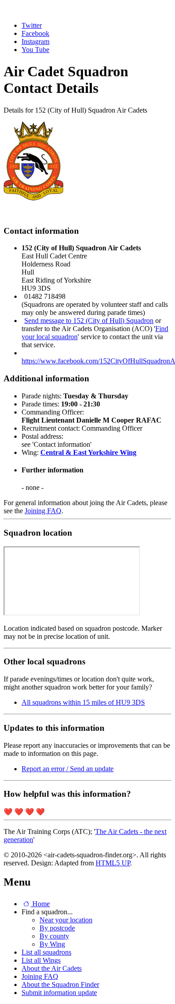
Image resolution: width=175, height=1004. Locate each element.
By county (54, 936)
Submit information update (59, 992)
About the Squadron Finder (60, 984)
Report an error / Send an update (68, 769)
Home (40, 904)
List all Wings (41, 960)
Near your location (65, 920)
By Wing (52, 944)
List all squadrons (46, 952)
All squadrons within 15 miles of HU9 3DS (83, 702)
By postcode (57, 928)
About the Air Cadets (52, 968)
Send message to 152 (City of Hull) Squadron (88, 320)
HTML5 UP (113, 863)
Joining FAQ (43, 511)
